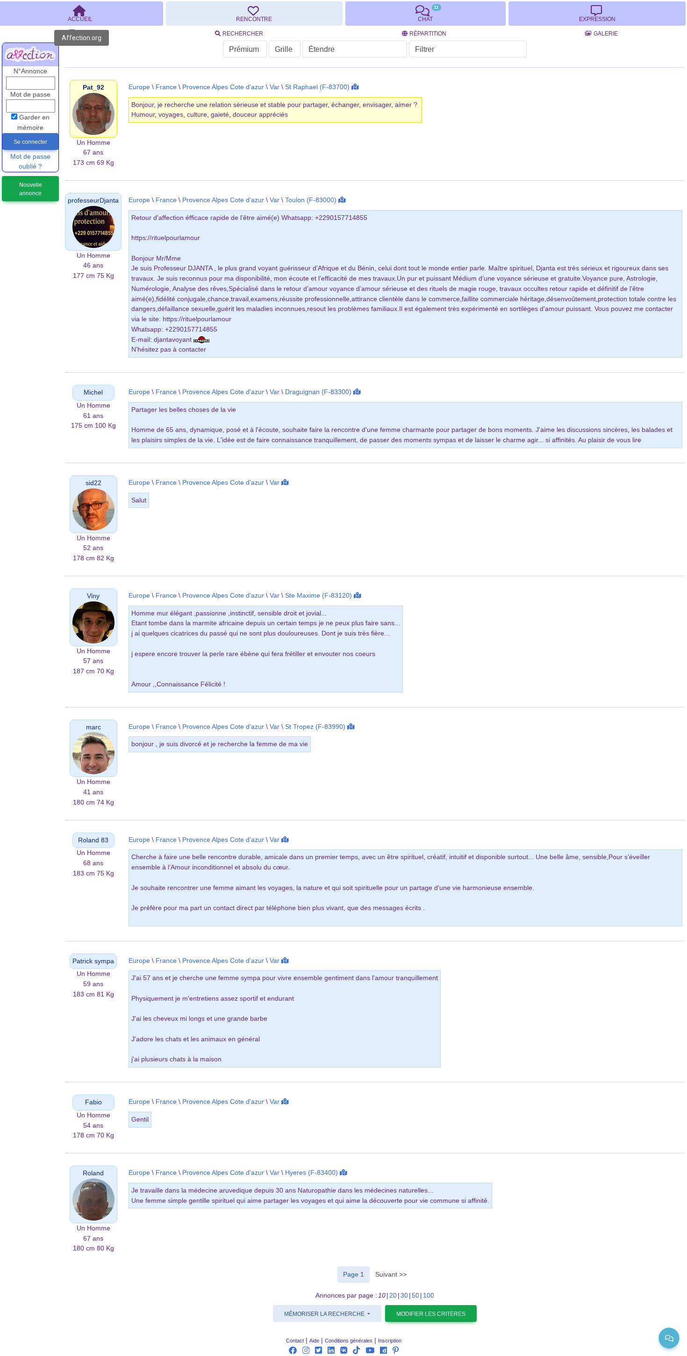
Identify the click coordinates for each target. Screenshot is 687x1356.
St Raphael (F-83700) (317, 87)
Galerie (606, 33)
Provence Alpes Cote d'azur (223, 87)
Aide (314, 1340)
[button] (93, 87)
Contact (295, 1340)
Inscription (389, 1340)
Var (274, 87)
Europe (139, 87)
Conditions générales (348, 1340)
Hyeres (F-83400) (311, 1172)
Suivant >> (391, 1274)
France (166, 87)
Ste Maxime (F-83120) (318, 595)
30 (404, 1295)
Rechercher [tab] (242, 33)
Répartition (427, 33)
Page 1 (356, 1274)
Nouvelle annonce (30, 189)
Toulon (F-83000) (310, 200)
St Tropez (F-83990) (315, 726)
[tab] (254, 13)
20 (393, 1295)
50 (415, 1295)
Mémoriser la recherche (325, 1314)
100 (428, 1295)
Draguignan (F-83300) (318, 392)
